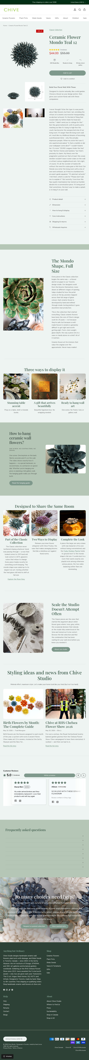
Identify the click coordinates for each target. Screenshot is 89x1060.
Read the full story (9, 746)
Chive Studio (12, 1044)
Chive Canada (59, 1047)
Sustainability (52, 1011)
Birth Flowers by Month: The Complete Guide (21, 724)
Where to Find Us (53, 1004)
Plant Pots (23, 18)
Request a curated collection (34, 926)
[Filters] (78, 775)
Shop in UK (51, 1018)
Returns (6, 1008)
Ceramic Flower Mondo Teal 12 (18, 25)
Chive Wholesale (80, 1050)
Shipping (6, 1004)
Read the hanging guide (21, 483)
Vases (48, 18)
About (65, 18)
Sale (85, 18)
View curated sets (59, 926)
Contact (6, 1011)
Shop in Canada (52, 1015)
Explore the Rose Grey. (16, 579)
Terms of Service (17, 1048)
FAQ (5, 1001)
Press (49, 1008)
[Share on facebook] (15, 800)
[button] (54, 50)
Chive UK (68, 1047)
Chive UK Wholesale (79, 1047)
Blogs (5, 1015)
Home (5, 25)
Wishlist (75, 18)
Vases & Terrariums (54, 966)
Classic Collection (55, 30)
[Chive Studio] (11, 10)
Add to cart (67, 73)
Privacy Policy (7, 1048)
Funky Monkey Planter (72, 551)
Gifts (57, 18)
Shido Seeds (37, 18)
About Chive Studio (54, 1001)
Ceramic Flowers (8, 18)
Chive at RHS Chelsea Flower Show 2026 (61, 724)
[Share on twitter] (20, 800)
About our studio (60, 649)
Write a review (49, 775)
